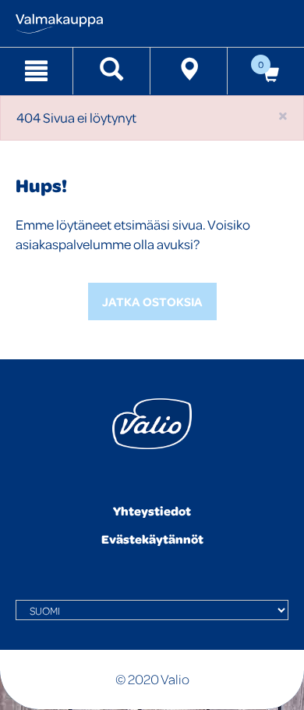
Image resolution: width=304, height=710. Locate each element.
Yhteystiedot (152, 510)
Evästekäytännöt (152, 539)
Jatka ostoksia (152, 301)
